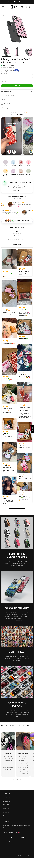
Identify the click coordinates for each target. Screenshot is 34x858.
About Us (5, 815)
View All (3, 728)
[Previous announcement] (3, 2)
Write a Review (17, 244)
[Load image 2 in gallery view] (17, 51)
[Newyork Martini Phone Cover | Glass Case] (14, 152)
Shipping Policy (7, 801)
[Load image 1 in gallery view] (6, 51)
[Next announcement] (31, 2)
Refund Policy (6, 797)
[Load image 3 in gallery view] (27, 51)
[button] (3, 7)
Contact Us (6, 812)
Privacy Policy (6, 804)
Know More (17, 190)
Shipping (8, 71)
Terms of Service (7, 808)
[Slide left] (13, 779)
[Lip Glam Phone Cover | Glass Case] (9, 152)
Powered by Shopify (15, 855)
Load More (17, 510)
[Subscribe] (25, 841)
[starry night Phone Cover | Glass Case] (31, 152)
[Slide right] (20, 779)
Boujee (9, 855)
